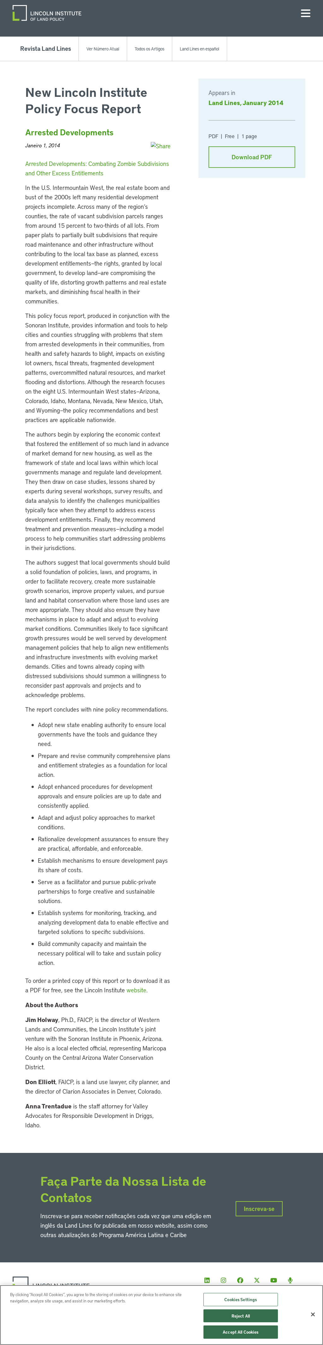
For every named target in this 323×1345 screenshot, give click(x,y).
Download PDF (252, 157)
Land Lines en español (199, 48)
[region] (161, 1315)
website (136, 990)
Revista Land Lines (45, 48)
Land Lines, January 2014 (245, 102)
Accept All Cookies (240, 1332)
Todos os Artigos (149, 48)
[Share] (161, 146)
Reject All (241, 1316)
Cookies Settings (240, 1299)
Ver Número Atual (102, 48)
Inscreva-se (259, 1209)
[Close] (313, 1314)
